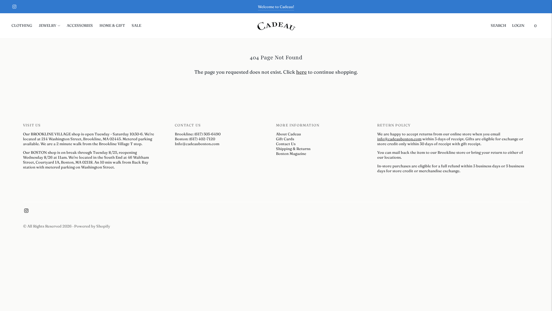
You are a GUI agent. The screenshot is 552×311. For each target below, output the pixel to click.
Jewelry (47, 25)
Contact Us (286, 143)
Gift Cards (285, 138)
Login (518, 25)
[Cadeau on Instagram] (14, 7)
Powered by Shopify (92, 226)
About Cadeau (288, 134)
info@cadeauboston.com (399, 138)
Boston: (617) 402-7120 (195, 138)
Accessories (80, 25)
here (301, 72)
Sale (136, 25)
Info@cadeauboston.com (197, 143)
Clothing (22, 25)
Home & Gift (112, 25)
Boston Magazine (291, 153)
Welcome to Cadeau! (276, 6)
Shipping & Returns (293, 148)
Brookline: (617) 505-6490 (198, 134)
